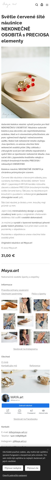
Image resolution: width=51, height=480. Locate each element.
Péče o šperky (39, 293)
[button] (36, 5)
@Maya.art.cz (19, 441)
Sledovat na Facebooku (26, 419)
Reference (35, 365)
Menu (47, 4)
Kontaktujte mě (9, 365)
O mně (4, 362)
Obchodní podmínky (11, 293)
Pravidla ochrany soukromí (15, 290)
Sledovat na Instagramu (25, 349)
